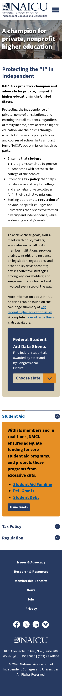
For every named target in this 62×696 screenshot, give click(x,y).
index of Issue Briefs (40, 317)
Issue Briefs (19, 507)
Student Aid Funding (32, 484)
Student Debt (26, 497)
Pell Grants (23, 491)
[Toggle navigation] (56, 10)
